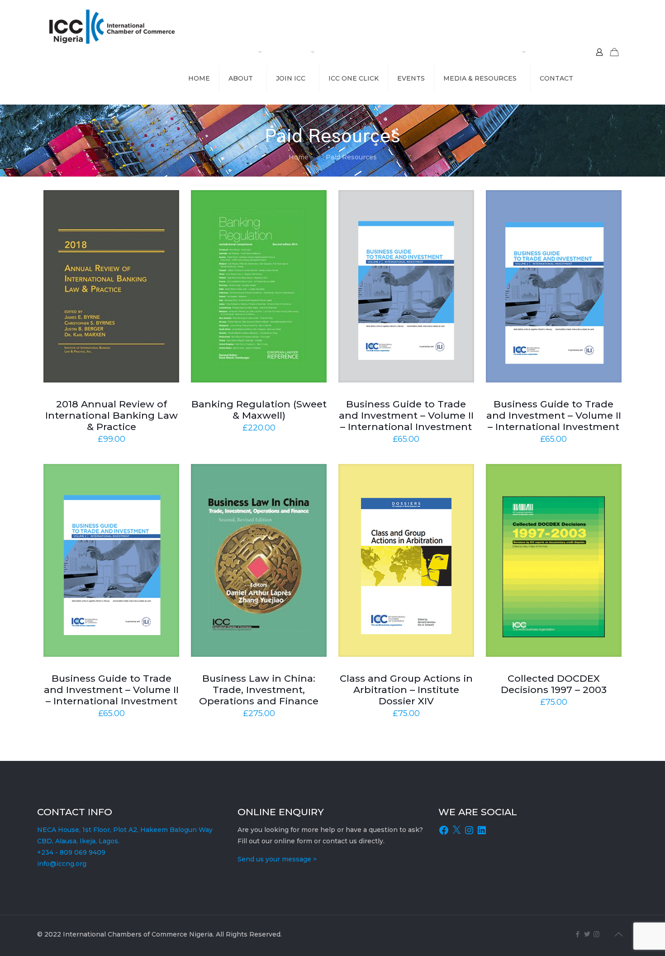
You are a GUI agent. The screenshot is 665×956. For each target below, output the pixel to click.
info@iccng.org (61, 864)
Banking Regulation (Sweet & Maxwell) (259, 409)
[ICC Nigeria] (115, 26)
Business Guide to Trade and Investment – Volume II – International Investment (406, 415)
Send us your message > (277, 859)
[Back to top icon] (618, 934)
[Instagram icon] (596, 934)
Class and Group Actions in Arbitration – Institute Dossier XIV (406, 690)
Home (299, 157)
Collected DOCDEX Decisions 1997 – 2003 (554, 684)
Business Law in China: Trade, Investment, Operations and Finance (258, 690)
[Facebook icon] (577, 934)
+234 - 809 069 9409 (71, 852)
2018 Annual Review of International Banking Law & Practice (111, 415)
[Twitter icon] (587, 934)
